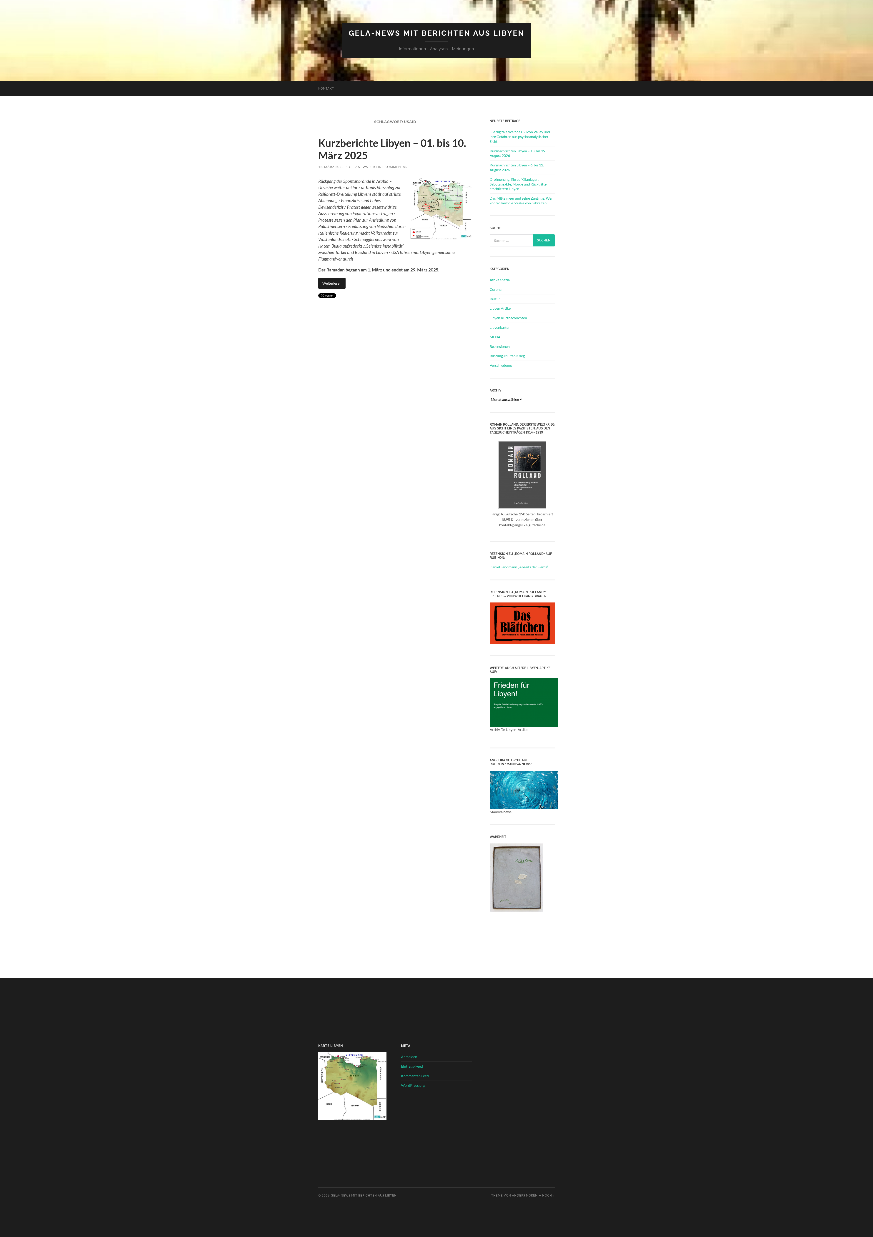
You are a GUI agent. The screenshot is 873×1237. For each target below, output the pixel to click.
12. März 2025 (331, 167)
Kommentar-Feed (415, 1076)
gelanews (358, 167)
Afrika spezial (500, 280)
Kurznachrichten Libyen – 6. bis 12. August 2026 (517, 167)
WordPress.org (413, 1085)
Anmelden (409, 1056)
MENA (495, 337)
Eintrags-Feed (412, 1066)
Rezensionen (500, 346)
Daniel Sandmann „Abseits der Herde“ (519, 567)
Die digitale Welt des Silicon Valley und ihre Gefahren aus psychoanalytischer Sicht (520, 136)
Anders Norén (525, 1195)
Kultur (495, 299)
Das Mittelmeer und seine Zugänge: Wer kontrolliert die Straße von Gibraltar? (521, 200)
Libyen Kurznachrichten (508, 318)
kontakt (326, 88)
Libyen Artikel (501, 308)
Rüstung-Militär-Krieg (507, 356)
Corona (496, 289)
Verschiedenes (501, 365)
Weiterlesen (331, 283)
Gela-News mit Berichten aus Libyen (436, 33)
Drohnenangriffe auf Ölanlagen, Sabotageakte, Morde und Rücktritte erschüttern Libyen (518, 184)
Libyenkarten (500, 327)
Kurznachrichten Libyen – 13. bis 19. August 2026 (518, 153)
